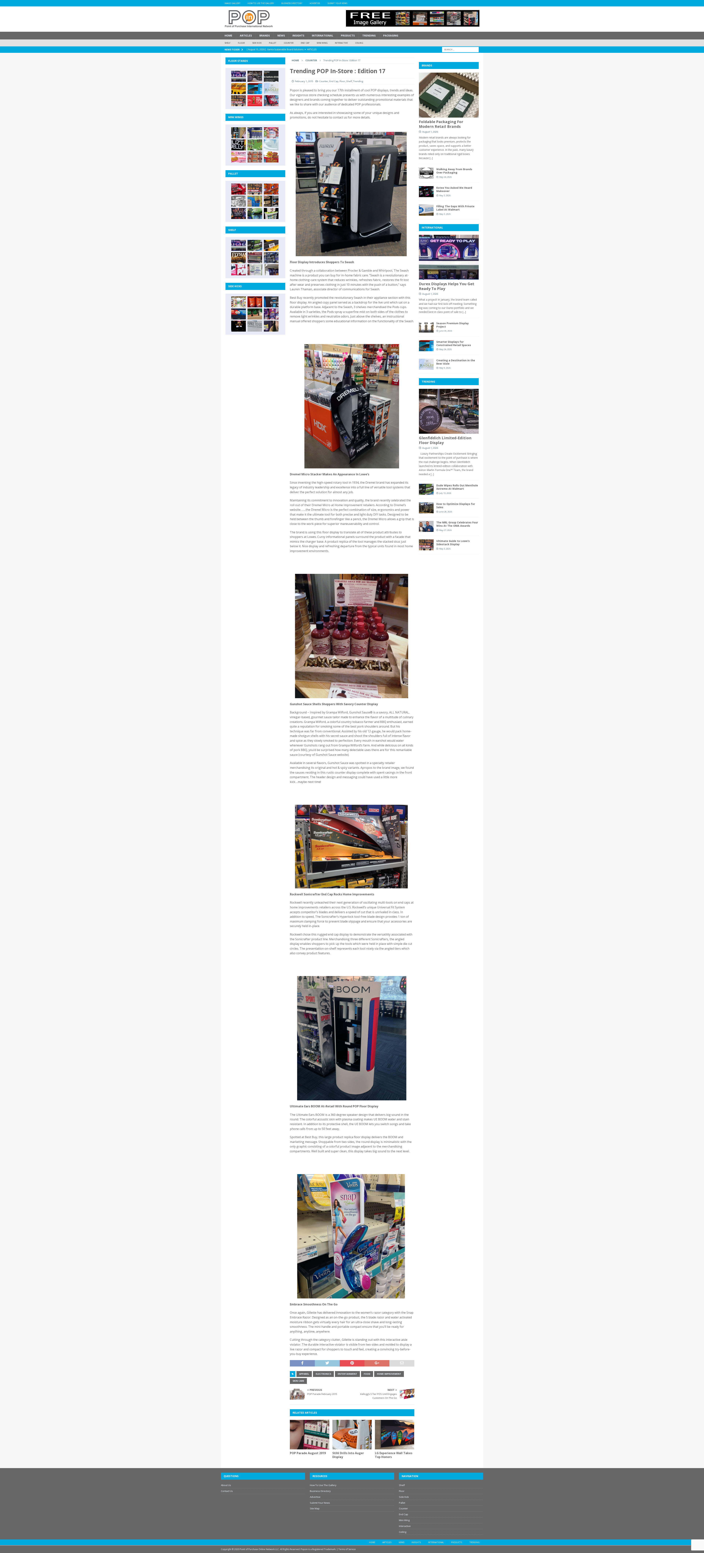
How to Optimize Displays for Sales (455, 505)
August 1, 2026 (430, 131)
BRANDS (427, 65)
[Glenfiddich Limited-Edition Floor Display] (254, 76)
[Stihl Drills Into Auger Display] (352, 1434)
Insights (298, 35)
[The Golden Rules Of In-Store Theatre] (254, 257)
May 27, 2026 (445, 530)
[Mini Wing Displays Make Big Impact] (238, 132)
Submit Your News (337, 3)
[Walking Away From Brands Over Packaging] (426, 173)
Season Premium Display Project (452, 324)
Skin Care (298, 1380)
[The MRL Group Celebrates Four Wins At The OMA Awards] (426, 526)
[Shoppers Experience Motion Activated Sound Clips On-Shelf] (271, 269)
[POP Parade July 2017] (254, 156)
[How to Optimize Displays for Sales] (426, 507)
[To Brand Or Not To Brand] (254, 313)
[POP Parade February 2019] (254, 132)
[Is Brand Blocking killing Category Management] (271, 257)
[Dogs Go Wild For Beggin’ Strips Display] (271, 326)
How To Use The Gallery (261, 3)
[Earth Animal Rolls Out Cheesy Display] (238, 88)
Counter (289, 42)
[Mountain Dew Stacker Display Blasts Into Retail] (254, 213)
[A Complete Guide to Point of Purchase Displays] (238, 301)
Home (228, 35)
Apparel (304, 1373)
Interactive (341, 42)
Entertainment (347, 1373)
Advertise (315, 3)
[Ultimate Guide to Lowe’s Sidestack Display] (238, 100)
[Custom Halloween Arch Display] (238, 257)
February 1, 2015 (304, 81)
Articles (246, 35)
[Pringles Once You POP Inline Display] (238, 269)
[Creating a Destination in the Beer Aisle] (271, 88)
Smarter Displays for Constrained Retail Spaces (453, 343)
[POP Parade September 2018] (238, 144)
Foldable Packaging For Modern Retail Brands (441, 124)
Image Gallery (232, 3)
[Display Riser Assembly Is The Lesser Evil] (271, 100)
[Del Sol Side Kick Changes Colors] (271, 313)
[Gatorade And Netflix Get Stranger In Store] (238, 213)
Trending (369, 35)
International (322, 35)
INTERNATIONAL (432, 227)
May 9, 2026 (444, 367)
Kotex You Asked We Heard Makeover (454, 189)
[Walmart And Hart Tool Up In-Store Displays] (271, 301)
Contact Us (227, 1491)
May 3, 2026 (444, 195)
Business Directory (291, 3)
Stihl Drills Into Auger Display (348, 1455)
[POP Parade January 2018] (271, 144)
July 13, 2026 (445, 493)
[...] (431, 158)
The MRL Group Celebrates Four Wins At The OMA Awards (457, 524)
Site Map (315, 1508)
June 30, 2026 (445, 330)
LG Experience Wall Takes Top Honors (393, 1455)
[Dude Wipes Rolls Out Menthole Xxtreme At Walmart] (254, 245)
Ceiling (359, 42)
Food (367, 1373)
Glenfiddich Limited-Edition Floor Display (445, 440)
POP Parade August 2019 (308, 1453)
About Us (226, 1485)
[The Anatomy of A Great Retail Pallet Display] (238, 189)
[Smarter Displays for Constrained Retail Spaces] (254, 88)
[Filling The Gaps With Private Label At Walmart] (426, 210)
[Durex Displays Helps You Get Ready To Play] (238, 76)
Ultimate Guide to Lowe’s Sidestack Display (453, 542)
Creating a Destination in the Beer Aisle (455, 362)
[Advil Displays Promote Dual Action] (238, 313)
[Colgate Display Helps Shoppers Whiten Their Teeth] (254, 301)
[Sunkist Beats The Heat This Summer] (271, 132)
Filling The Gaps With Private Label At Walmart (455, 207)
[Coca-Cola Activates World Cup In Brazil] (254, 100)
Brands (264, 35)
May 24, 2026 (445, 177)
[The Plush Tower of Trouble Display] (238, 201)
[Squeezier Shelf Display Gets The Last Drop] (254, 269)
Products (348, 35)
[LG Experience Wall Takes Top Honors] (394, 1434)
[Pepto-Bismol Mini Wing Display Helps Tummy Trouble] (238, 156)
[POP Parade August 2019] (309, 1434)
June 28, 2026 (445, 511)
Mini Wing (322, 42)
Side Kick (257, 42)
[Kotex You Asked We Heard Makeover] (426, 191)
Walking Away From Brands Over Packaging (454, 170)
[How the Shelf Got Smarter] (271, 245)
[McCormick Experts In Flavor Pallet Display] (271, 201)
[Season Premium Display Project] (426, 327)
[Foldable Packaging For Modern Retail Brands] (449, 95)
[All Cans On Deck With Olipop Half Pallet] (254, 201)
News (281, 35)
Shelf (228, 42)
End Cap (305, 42)
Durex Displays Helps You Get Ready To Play (446, 286)
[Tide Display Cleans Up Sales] (271, 189)
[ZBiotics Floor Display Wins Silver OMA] (271, 76)
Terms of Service (347, 1549)
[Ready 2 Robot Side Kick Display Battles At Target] (238, 326)
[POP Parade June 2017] (271, 156)
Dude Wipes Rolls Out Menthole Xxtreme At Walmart (457, 487)
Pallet (272, 42)
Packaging (390, 35)
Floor (241, 42)
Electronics (323, 1373)
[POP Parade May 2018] (254, 144)
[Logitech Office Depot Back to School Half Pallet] (271, 213)
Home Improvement (389, 1373)
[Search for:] (460, 49)
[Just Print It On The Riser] (254, 326)
